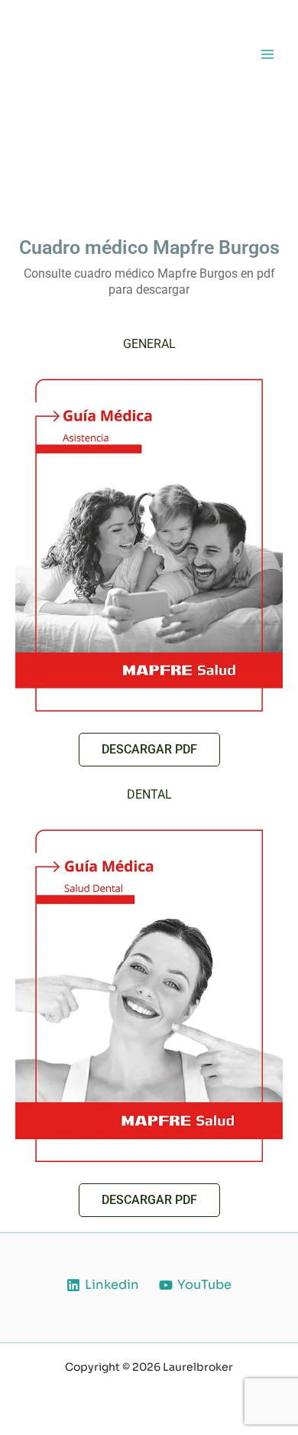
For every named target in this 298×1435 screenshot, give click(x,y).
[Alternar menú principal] (267, 54)
